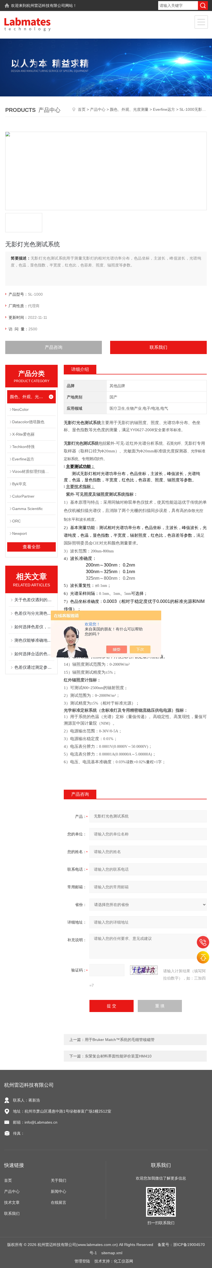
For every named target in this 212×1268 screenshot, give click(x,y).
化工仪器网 (123, 1261)
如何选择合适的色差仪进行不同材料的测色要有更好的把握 (34, 653)
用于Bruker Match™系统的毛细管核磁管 (120, 1039)
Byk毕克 (19, 484)
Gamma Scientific (27, 508)
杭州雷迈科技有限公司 (45, 5)
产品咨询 (53, 347)
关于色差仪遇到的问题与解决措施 (34, 599)
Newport (19, 533)
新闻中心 (58, 1191)
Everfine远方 (164, 109)
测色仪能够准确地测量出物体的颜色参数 (34, 640)
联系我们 (158, 347)
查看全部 (31, 546)
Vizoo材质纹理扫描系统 (32, 471)
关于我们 (58, 1180)
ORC (16, 521)
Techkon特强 (23, 446)
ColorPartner (23, 496)
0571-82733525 (203, 942)
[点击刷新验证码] (144, 970)
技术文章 (12, 1202)
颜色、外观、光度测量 (129, 109)
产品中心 (97, 109)
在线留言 (58, 1202)
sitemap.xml (111, 1253)
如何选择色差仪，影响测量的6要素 (34, 626)
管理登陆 (82, 1261)
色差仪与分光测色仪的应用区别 (34, 613)
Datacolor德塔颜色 (28, 422)
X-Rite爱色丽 (23, 434)
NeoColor (20, 409)
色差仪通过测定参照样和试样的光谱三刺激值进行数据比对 (34, 667)
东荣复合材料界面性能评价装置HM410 (118, 1056)
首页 (82, 109)
